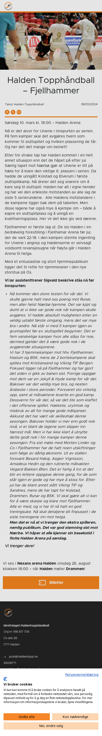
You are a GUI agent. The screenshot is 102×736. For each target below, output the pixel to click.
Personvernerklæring (81, 674)
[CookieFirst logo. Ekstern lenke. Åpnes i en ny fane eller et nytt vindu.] (5, 679)
